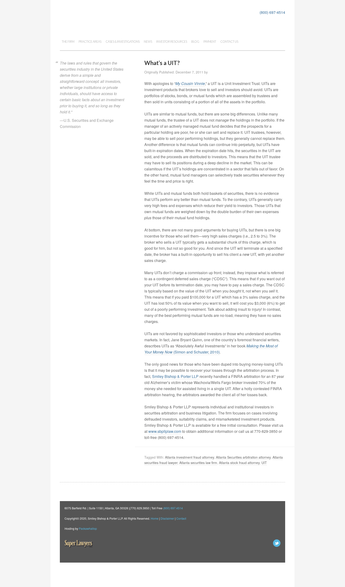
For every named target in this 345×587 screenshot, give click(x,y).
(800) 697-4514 (272, 12)
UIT (264, 462)
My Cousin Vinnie (190, 83)
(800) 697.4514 (173, 508)
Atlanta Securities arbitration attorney (243, 457)
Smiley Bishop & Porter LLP (175, 376)
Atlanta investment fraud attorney (189, 457)
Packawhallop (88, 528)
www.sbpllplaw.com (164, 431)
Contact (181, 518)
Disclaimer (167, 518)
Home (154, 518)
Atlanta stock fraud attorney (239, 462)
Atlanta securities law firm (198, 462)
